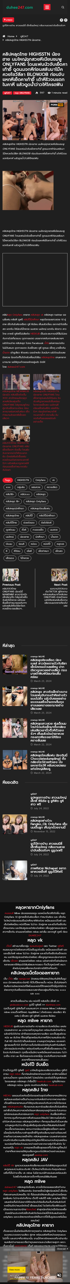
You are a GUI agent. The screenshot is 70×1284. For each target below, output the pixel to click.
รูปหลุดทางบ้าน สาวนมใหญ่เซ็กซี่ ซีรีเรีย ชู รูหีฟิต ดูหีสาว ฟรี (48, 801)
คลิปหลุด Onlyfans (36, 501)
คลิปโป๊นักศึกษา (31, 319)
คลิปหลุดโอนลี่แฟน (40, 508)
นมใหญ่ (10, 537)
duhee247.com (16, 367)
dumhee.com (53, 1005)
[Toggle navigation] (47, 7)
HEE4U (7, 1095)
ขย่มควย (35, 487)
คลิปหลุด (41, 494)
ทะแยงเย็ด (38, 530)
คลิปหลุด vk (37, 315)
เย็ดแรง (10, 558)
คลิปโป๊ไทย (11, 522)
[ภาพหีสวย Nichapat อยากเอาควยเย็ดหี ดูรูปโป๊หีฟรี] (15, 870)
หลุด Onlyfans (22, 93)
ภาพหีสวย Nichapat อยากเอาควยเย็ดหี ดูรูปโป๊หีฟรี (48, 870)
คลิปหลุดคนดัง (15, 1107)
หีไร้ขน (17, 551)
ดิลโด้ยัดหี (46, 522)
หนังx (34, 544)
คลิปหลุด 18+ (12, 501)
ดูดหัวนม (10, 530)
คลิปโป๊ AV (8, 1165)
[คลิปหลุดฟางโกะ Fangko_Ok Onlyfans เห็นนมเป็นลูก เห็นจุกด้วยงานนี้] (15, 824)
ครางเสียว (52, 487)
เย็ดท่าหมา (43, 551)
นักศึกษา (40, 537)
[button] (61, 20)
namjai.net (24, 979)
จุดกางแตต (21, 1246)
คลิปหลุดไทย (48, 357)
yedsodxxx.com (19, 1005)
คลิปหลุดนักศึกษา (15, 508)
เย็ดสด (59, 551)
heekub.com (44, 1081)
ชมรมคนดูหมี (36, 946)
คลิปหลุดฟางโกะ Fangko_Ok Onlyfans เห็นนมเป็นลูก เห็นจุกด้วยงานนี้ (49, 824)
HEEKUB (35, 334)
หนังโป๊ (46, 544)
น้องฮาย (24, 537)
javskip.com (41, 1155)
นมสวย (54, 530)
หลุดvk (60, 544)
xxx (8, 487)
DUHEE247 (35, 935)
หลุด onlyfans (41, 1114)
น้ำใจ (46, 343)
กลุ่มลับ (21, 487)
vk (53, 480)
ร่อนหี (21, 544)
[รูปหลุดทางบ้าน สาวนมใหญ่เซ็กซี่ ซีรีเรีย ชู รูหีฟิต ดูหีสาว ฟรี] (15, 801)
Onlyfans (41, 480)
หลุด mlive (15, 1074)
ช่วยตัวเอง (28, 522)
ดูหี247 (24, 36)
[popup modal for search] (63, 7)
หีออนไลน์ (31, 1209)
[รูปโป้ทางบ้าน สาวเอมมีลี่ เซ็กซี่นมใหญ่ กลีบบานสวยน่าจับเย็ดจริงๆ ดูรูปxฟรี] (15, 847)
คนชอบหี (9, 913)
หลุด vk (19, 1147)
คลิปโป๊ (29, 515)
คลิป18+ (10, 494)
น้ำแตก (6, 352)
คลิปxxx (25, 494)
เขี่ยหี (29, 551)
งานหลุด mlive (38, 656)
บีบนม (9, 544)
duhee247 (11, 1187)
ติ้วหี (24, 530)
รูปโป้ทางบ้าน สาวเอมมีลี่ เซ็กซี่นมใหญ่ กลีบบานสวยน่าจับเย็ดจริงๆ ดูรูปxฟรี (48, 847)
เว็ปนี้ (9, 946)
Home (11, 36)
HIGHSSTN (23, 480)
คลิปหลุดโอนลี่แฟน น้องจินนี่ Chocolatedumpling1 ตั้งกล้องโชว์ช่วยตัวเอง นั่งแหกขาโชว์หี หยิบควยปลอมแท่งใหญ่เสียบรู (49, 762)
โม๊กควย (25, 558)
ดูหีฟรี (61, 946)
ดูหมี (27, 1070)
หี (6, 551)
